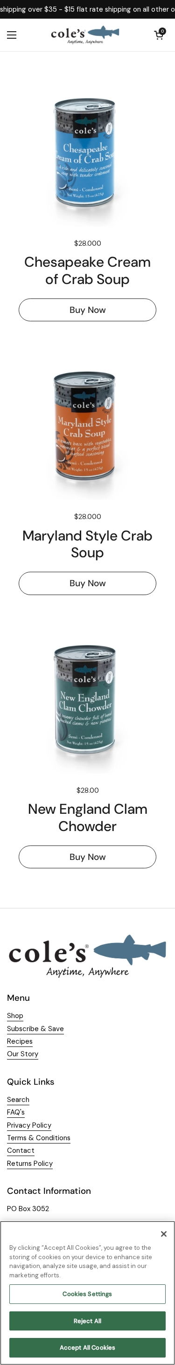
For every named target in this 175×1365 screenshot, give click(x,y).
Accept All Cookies (87, 1347)
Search (18, 1099)
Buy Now (88, 310)
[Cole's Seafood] (85, 35)
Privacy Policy (29, 1125)
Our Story (22, 1054)
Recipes (20, 1041)
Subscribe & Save (35, 1028)
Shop (15, 1015)
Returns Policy (30, 1163)
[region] (87, 1293)
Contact (21, 1150)
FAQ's (16, 1112)
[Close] (164, 1234)
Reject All (87, 1321)
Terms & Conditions (38, 1138)
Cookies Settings (87, 1294)
